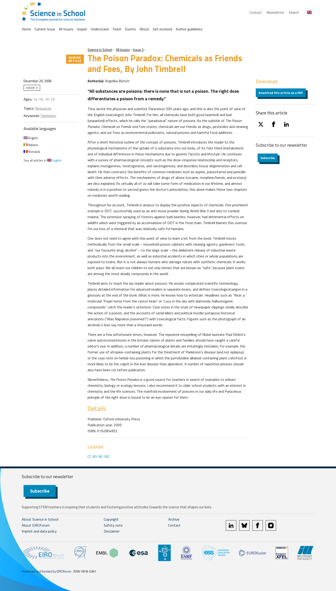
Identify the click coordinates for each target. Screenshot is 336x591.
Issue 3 (138, 49)
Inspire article (75, 59)
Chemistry (48, 115)
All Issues (66, 29)
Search (294, 12)
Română (34, 151)
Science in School (100, 49)
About (144, 29)
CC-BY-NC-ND (98, 456)
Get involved (162, 29)
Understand (100, 29)
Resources (43, 108)
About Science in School (40, 519)
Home (26, 29)
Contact (256, 12)
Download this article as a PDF (281, 92)
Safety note (113, 525)
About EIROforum (36, 525)
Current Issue (45, 29)
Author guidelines (189, 29)
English (33, 137)
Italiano (33, 144)
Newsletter (275, 12)
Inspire (82, 29)
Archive (173, 519)
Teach (116, 29)
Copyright (111, 519)
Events (130, 29)
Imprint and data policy (39, 531)
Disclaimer (112, 531)
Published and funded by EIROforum (46, 571)
